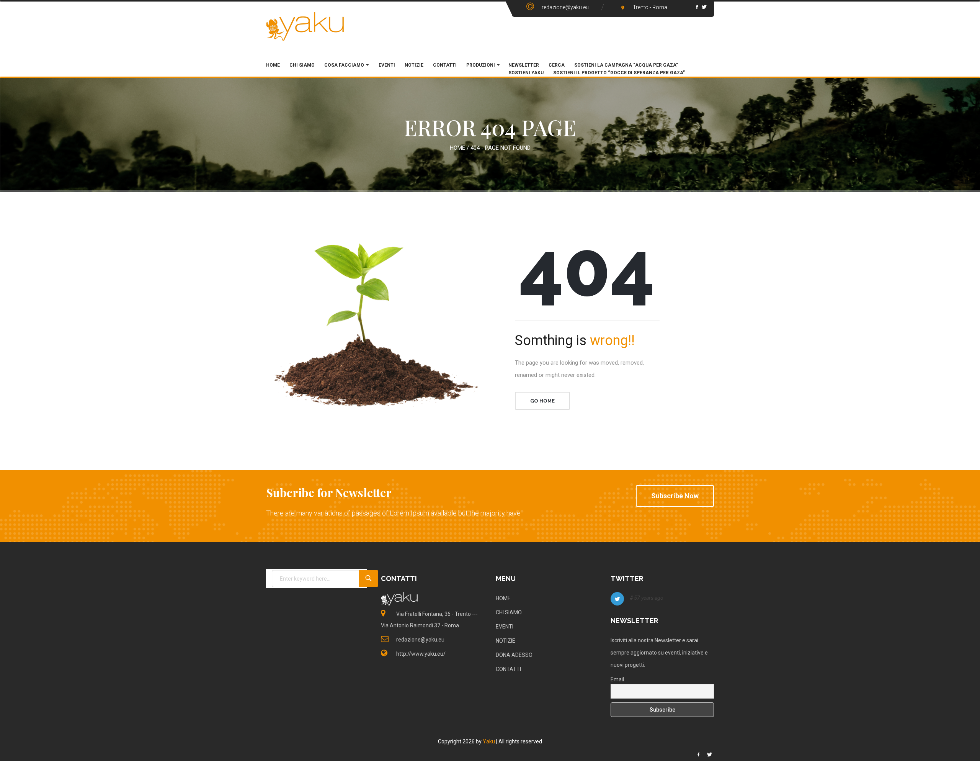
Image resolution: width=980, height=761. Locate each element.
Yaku (489, 741)
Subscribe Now (675, 496)
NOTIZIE (505, 641)
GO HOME (542, 401)
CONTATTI (508, 669)
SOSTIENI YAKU (526, 72)
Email (617, 679)
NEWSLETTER (523, 65)
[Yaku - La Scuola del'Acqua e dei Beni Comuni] (305, 33)
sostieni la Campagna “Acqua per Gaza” (626, 65)
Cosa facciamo (344, 65)
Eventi (386, 65)
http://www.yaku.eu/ (421, 654)
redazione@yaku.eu (565, 7)
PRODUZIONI (480, 65)
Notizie (414, 65)
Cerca (557, 65)
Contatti (445, 65)
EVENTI (504, 627)
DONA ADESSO (514, 655)
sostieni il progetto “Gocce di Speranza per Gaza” (619, 72)
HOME (273, 65)
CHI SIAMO (302, 65)
